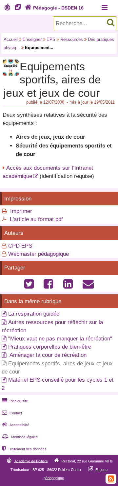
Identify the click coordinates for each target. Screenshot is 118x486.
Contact (12, 413)
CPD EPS (20, 246)
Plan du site (15, 401)
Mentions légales (20, 437)
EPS (51, 39)
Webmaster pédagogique (38, 254)
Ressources (71, 39)
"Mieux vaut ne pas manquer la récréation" (60, 339)
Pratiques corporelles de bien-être (49, 347)
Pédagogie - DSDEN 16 (54, 7)
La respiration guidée (33, 314)
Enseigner (32, 39)
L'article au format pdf (36, 219)
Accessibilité (15, 425)
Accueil (11, 39)
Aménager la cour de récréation (47, 355)
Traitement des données (24, 449)
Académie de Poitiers (31, 461)
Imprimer (21, 211)
